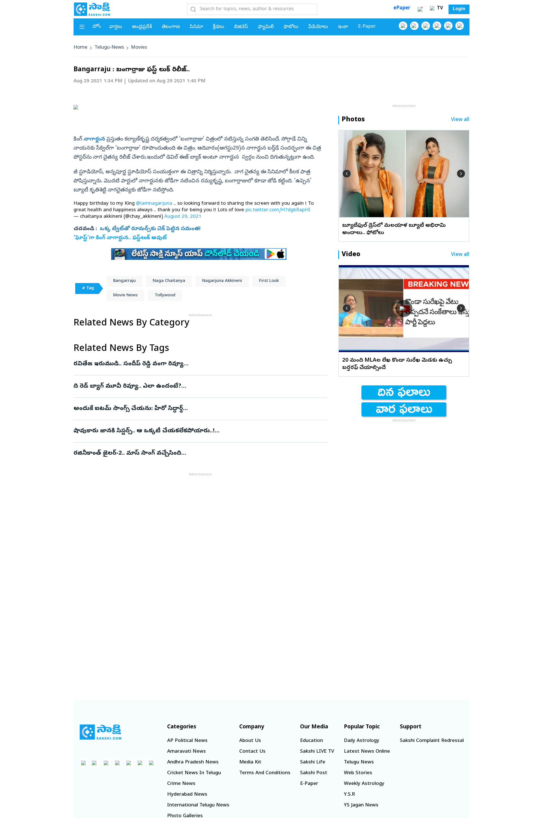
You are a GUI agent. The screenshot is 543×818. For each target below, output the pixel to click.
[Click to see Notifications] (420, 9)
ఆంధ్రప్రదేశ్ (142, 27)
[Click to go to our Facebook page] (403, 25)
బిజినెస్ (241, 27)
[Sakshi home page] (100, 732)
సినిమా (196, 27)
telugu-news (109, 47)
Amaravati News (186, 751)
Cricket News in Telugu (194, 773)
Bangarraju (124, 281)
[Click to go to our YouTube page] (448, 25)
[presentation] (346, 173)
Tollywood (165, 295)
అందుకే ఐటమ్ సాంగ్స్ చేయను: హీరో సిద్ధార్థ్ (196, 409)
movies (139, 47)
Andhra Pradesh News (193, 762)
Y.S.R (349, 794)
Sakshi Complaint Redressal (432, 741)
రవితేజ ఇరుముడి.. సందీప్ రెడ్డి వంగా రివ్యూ (200, 364)
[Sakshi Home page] (92, 9)
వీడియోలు (318, 27)
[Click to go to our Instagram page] (437, 25)
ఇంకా (343, 27)
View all (460, 120)
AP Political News (187, 741)
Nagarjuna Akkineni (222, 281)
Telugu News (359, 762)
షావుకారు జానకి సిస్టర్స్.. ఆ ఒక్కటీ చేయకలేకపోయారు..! (200, 431)
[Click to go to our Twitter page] (425, 25)
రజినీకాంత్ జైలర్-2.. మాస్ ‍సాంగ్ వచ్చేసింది (194, 453)
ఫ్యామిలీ (266, 27)
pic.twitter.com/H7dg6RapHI (277, 210)
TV (439, 8)
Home (80, 47)
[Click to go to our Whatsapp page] (414, 25)
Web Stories (358, 773)
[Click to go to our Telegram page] (140, 763)
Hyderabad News (187, 794)
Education (311, 741)
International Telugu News (198, 805)
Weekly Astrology (364, 784)
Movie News (125, 295)
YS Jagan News (361, 805)
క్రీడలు (218, 27)
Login (459, 9)
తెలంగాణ (171, 27)
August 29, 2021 (182, 216)
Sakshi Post (313, 773)
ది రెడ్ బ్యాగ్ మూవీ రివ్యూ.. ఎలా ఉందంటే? (199, 386)
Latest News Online (367, 751)
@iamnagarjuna (154, 203)
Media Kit (250, 762)
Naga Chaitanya (169, 281)
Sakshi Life (312, 762)
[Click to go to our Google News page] (459, 25)
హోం (96, 26)
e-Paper (367, 26)
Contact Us (252, 751)
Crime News (181, 784)
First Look (269, 281)
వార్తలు (115, 27)
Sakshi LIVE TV (317, 751)
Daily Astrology (361, 741)
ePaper (401, 8)
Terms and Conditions (264, 773)
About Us (250, 741)
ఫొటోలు (291, 27)
